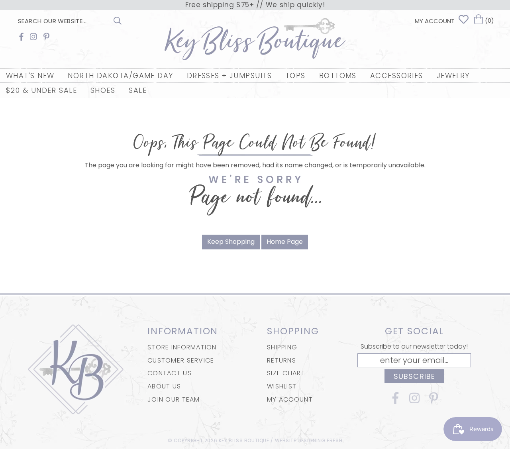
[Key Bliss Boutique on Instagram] (33, 37)
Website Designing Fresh (309, 440)
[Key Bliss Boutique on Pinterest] (46, 37)
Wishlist (281, 386)
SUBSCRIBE (414, 376)
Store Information (182, 347)
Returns (281, 360)
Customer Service (180, 360)
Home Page (285, 241)
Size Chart (286, 373)
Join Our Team (173, 399)
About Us (164, 386)
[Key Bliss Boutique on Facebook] (21, 37)
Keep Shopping (231, 241)
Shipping (282, 347)
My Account (290, 399)
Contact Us (169, 373)
